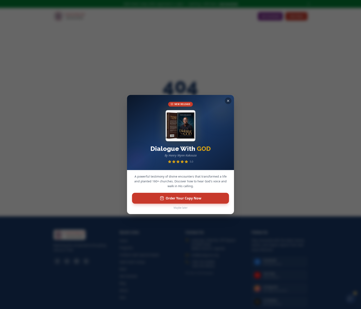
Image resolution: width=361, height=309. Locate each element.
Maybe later (181, 207)
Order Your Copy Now (183, 198)
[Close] (228, 100)
